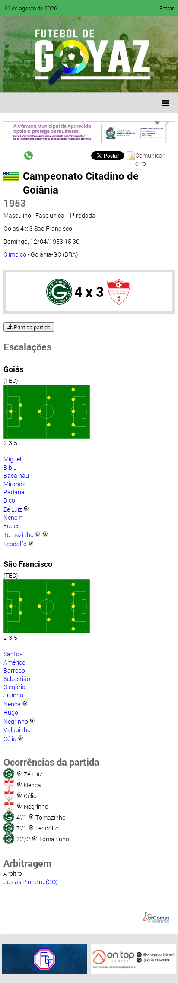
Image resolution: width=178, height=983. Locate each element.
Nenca (12, 704)
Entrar (166, 8)
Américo (14, 662)
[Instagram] (116, 80)
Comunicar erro (150, 155)
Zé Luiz (12, 509)
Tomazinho (18, 535)
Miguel (12, 459)
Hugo (10, 712)
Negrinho (15, 721)
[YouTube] (66, 80)
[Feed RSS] (99, 80)
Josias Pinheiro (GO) (30, 882)
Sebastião (16, 678)
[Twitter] (50, 80)
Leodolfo (15, 544)
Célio (9, 739)
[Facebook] (33, 80)
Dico (9, 500)
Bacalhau (16, 475)
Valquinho (17, 729)
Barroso (14, 670)
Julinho (13, 695)
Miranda (14, 484)
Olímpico (14, 254)
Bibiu (10, 467)
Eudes (11, 526)
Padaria (14, 492)
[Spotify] (83, 80)
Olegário (14, 687)
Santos (12, 654)
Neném (12, 517)
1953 (14, 203)
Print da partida (32, 327)
